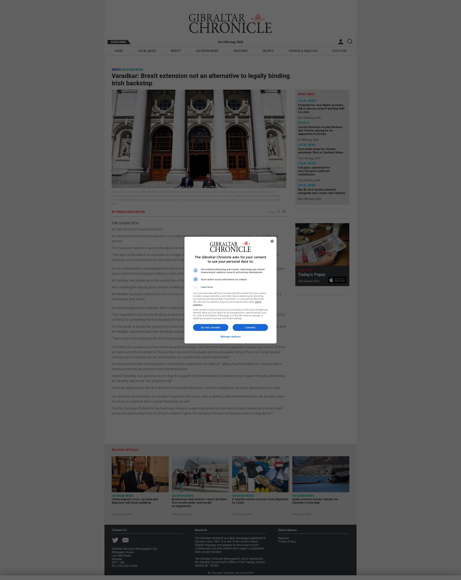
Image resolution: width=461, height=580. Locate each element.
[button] (230, 287)
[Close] (272, 241)
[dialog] (230, 290)
